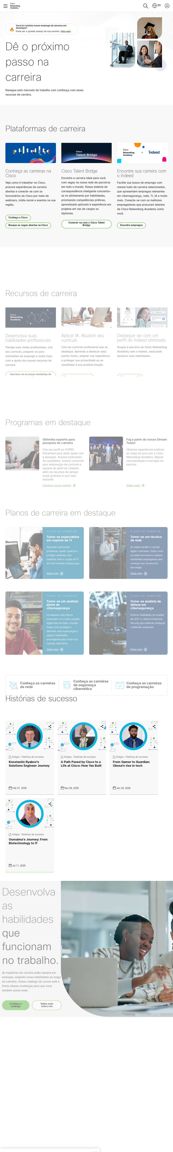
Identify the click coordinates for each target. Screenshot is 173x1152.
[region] (49, 1142)
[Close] (95, 1136)
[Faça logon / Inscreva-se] (167, 6)
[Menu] (6, 5)
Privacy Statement (15, 1145)
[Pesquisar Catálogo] (145, 5)
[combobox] (156, 6)
